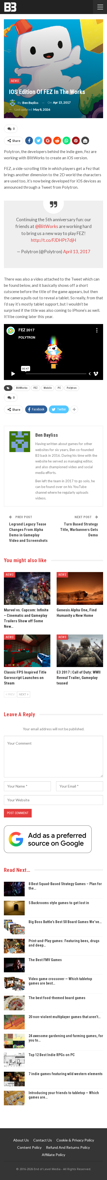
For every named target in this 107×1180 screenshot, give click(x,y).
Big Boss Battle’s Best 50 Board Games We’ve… (65, 922)
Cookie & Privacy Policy (75, 1140)
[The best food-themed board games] (14, 1003)
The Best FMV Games (45, 960)
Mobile (48, 387)
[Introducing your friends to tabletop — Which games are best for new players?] (14, 1098)
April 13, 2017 (76, 251)
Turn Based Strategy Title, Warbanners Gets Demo (79, 529)
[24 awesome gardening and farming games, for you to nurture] (14, 1041)
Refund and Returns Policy (68, 1147)
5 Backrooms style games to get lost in (59, 903)
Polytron (72, 387)
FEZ (36, 387)
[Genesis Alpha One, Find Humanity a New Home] (80, 588)
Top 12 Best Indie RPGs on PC (52, 1055)
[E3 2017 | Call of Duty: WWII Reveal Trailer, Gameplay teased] (80, 651)
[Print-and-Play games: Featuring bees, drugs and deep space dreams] (14, 946)
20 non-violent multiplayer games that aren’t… (65, 1017)
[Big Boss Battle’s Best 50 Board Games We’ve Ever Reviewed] (14, 927)
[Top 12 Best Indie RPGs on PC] (14, 1060)
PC (59, 387)
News (15, 81)
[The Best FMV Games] (14, 965)
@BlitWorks (46, 226)
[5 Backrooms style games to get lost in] (14, 908)
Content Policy (29, 1147)
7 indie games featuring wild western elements (66, 1074)
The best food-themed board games (57, 998)
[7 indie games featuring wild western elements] (14, 1079)
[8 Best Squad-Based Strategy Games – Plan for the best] (14, 889)
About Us (21, 1140)
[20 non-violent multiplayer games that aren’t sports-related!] (14, 1022)
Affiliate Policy (53, 1154)
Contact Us (42, 1140)
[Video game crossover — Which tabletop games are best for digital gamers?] (14, 984)
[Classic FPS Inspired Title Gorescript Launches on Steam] (27, 651)
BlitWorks (22, 387)
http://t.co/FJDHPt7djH (53, 240)
